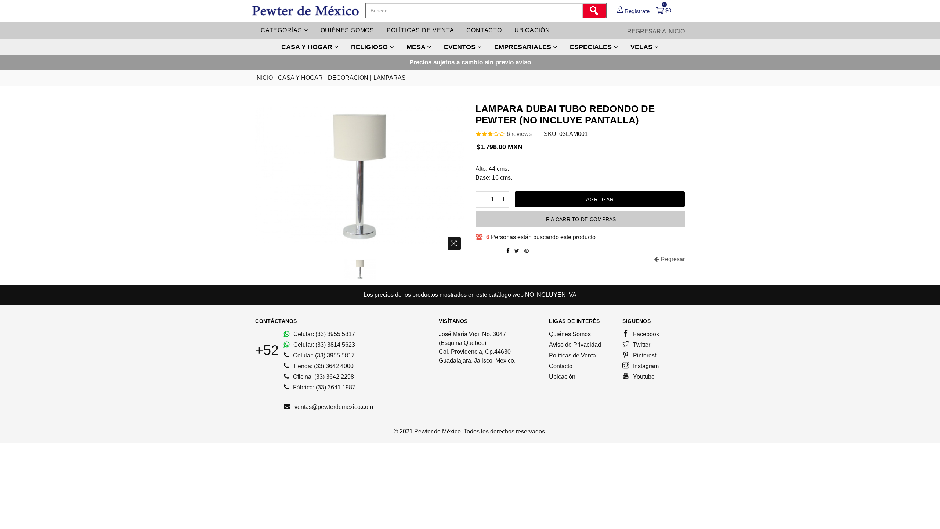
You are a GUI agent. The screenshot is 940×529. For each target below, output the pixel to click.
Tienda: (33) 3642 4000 (323, 366)
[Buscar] (594, 10)
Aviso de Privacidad (575, 345)
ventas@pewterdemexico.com (333, 407)
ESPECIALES (592, 47)
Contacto (484, 30)
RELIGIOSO (370, 47)
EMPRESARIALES (523, 47)
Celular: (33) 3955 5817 (323, 334)
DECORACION (349, 78)
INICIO (265, 78)
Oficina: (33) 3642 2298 (323, 377)
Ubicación (532, 30)
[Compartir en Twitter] (517, 251)
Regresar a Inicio (656, 31)
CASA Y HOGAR (307, 47)
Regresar (672, 259)
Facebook (645, 334)
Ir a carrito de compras (580, 219)
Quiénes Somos (570, 334)
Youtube (643, 377)
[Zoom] (454, 243)
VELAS (642, 47)
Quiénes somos (347, 30)
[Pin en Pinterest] (527, 251)
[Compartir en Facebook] (508, 251)
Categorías (282, 30)
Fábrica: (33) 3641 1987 (323, 387)
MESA (416, 47)
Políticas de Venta (572, 355)
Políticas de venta (420, 30)
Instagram (645, 366)
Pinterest (644, 355)
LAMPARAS (389, 78)
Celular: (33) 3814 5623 (323, 345)
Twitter (641, 345)
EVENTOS (460, 47)
